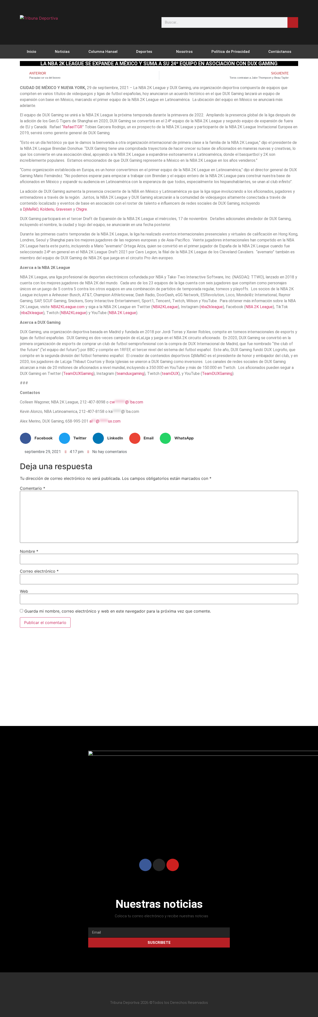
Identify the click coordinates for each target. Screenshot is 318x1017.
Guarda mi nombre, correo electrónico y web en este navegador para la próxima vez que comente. (117, 611)
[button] (38, 438)
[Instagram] (159, 865)
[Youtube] (172, 865)
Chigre (81, 209)
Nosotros (184, 51)
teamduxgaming (130, 373)
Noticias (62, 51)
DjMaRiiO (30, 209)
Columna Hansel (103, 51)
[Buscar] (292, 22)
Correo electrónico (39, 571)
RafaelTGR (72, 127)
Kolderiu (47, 209)
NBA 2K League (259, 306)
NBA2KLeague (165, 306)
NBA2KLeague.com (67, 306)
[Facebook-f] (146, 988)
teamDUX (170, 373)
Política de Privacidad (230, 51)
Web (24, 591)
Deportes (144, 51)
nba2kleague (212, 306)
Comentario (32, 488)
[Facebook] (145, 865)
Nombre (29, 551)
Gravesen (64, 209)
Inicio (31, 51)
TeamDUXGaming (78, 373)
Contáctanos (279, 51)
